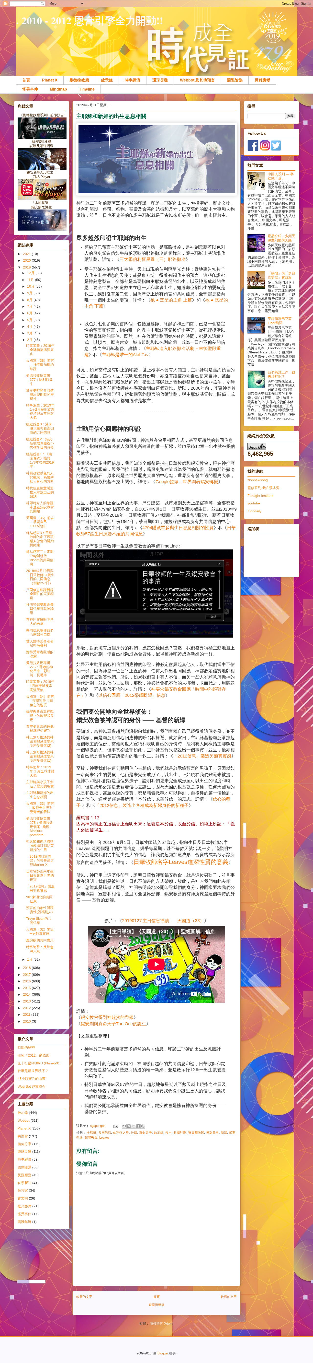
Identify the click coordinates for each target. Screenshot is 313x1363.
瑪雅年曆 (24, 1222)
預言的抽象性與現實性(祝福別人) (40, 910)
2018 (27, 968)
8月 (30, 300)
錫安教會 (91, 1137)
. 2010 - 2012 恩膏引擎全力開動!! (89, 20)
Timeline (87, 89)
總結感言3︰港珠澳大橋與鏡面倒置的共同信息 (40, 428)
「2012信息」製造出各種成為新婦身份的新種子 (142, 805)
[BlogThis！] (128, 1126)
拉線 (134, 1132)
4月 (30, 326)
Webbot (24, 1120)
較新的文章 (84, 1297)
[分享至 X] (133, 1126)
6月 (30, 313)
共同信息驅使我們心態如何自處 (40, 632)
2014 (27, 994)
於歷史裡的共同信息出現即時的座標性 (40, 394)
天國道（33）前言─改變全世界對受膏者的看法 (40, 808)
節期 (232, 1132)
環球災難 (160, 80)
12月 (31, 273)
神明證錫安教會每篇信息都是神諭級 (40, 609)
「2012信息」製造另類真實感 (202, 756)
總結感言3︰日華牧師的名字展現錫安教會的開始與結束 (40, 539)
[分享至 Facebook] (138, 1126)
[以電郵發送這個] (124, 1126)
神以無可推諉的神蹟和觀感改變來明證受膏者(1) (40, 756)
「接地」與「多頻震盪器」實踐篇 (281, 275)
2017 (27, 975)
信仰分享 (24, 1144)
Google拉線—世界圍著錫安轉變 (187, 481)
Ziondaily (254, 511)
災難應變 (262, 80)
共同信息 (104, 1132)
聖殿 (79, 1137)
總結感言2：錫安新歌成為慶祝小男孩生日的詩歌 (40, 443)
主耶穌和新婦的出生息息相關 (40, 795)
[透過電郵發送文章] (115, 1126)
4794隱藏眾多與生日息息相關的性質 (178, 527)
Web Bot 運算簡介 (31, 1086)
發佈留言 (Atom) (161, 1323)
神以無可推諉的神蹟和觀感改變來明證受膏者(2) (40, 741)
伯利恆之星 (121, 1132)
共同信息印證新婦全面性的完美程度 (40, 594)
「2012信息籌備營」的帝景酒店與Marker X (40, 860)
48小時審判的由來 (31, 1079)
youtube (253, 503)
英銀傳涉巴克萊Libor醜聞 (280, 321)
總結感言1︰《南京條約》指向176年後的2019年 (40, 460)
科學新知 (24, 1183)
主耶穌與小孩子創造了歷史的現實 (40, 784)
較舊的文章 (229, 1297)
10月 (31, 286)
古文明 (23, 1198)
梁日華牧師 (196, 1132)
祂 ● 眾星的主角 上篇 (171, 300)
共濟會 (23, 1136)
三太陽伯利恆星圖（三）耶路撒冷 (153, 259)
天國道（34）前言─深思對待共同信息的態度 (40, 701)
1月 (30, 959)
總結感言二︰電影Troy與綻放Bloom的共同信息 (40, 558)
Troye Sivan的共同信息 (38, 921)
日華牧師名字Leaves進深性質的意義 (181, 862)
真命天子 (145, 1132)
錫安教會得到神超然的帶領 (107, 1017)
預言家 (23, 1190)
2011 (27, 1014)
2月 (30, 340)
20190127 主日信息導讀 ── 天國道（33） (163, 920)
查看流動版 (157, 1305)
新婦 (224, 1132)
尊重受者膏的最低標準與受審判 (40, 728)
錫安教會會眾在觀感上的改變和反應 (40, 716)
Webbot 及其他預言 (197, 80)
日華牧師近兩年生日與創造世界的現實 (40, 875)
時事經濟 (132, 80)
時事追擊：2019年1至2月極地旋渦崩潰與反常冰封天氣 (40, 411)
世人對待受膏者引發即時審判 (40, 643)
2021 (27, 254)
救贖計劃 (180, 1132)
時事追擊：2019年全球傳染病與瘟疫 (40, 350)
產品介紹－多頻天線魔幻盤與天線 (281, 238)
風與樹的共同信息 (40, 940)
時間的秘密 (26, 1047)
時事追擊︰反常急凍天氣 (40, 949)
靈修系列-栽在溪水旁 (263, 488)
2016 (27, 981)
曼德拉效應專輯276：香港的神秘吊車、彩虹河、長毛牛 (39, 669)
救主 (168, 1132)
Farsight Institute (260, 496)
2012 (27, 1008)
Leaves (104, 1137)
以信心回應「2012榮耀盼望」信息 (131, 695)
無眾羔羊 (212, 1132)
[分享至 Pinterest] (142, 1126)
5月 (30, 320)
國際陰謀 (235, 80)
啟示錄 (107, 80)
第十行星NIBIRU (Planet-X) (38, 1063)
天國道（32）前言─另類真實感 (40, 931)
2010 (27, 1021)
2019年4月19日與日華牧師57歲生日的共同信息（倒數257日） (40, 577)
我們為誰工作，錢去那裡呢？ (281, 374)
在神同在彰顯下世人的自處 (40, 621)
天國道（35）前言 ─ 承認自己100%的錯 (40, 522)
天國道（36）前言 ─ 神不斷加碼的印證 (40, 365)
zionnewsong (257, 480)
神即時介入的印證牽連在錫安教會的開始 (40, 507)
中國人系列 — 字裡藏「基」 (281, 176)
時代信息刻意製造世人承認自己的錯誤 (40, 492)
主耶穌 (91, 1132)
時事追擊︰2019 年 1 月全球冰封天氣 (40, 771)
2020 (27, 260)
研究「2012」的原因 (33, 1055)
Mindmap (58, 89)
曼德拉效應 (79, 80)
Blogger (162, 1353)
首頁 (26, 80)
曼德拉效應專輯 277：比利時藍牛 (39, 379)
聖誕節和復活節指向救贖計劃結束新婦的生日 (40, 845)
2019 (27, 267)
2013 (27, 1001)
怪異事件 (30, 89)
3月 (30, 333)
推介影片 (24, 1206)
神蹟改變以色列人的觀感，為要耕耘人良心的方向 (40, 477)
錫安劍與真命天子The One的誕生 (113, 1023)
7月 (30, 306)
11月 (31, 280)
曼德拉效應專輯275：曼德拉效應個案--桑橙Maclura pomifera (39, 826)
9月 (30, 293)
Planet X (49, 80)
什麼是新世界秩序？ (33, 1071)
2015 (27, 988)
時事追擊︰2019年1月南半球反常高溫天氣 (40, 686)
